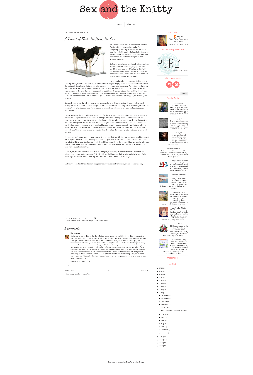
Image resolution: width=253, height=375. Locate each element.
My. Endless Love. (173, 148)
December (165, 295)
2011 (161, 293)
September (165, 305)
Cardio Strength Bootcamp (94, 83)
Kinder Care (165, 307)
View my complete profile (178, 44)
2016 (161, 277)
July (162, 317)
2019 (161, 268)
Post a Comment (74, 266)
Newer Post (69, 270)
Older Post (144, 270)
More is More (179, 103)
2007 (161, 346)
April (163, 326)
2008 (161, 343)
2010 (161, 336)
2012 (161, 289)
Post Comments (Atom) (82, 274)
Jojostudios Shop (124, 362)
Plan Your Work (179, 192)
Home (120, 24)
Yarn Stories (178, 224)
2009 (161, 340)
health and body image (85, 220)
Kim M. (73, 233)
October (164, 301)
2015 (161, 280)
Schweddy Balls (139, 154)
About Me (131, 24)
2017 (161, 274)
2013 (161, 286)
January (164, 333)
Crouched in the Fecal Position (179, 175)
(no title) (179, 119)
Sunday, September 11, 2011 (81, 261)
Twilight (179, 133)
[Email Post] (95, 218)
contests (73, 220)
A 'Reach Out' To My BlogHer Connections (179, 240)
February (164, 330)
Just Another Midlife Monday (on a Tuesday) (179, 209)
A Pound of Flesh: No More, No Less (174, 310)
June (163, 320)
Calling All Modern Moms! (179, 160)
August (164, 314)
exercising (68, 120)
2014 (161, 283)
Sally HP (180, 36)
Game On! (143, 44)
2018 (161, 271)
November (165, 298)
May (163, 323)
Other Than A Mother (101, 220)
